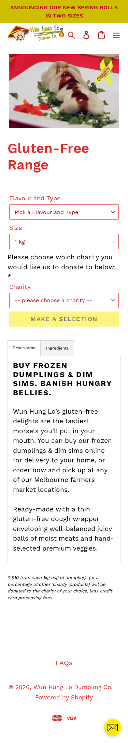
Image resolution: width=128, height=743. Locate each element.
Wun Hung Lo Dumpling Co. (73, 687)
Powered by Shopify (64, 697)
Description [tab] (24, 347)
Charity (20, 286)
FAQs (64, 663)
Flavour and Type (34, 198)
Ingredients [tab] (57, 348)
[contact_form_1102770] (112, 727)
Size (15, 227)
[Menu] (116, 34)
